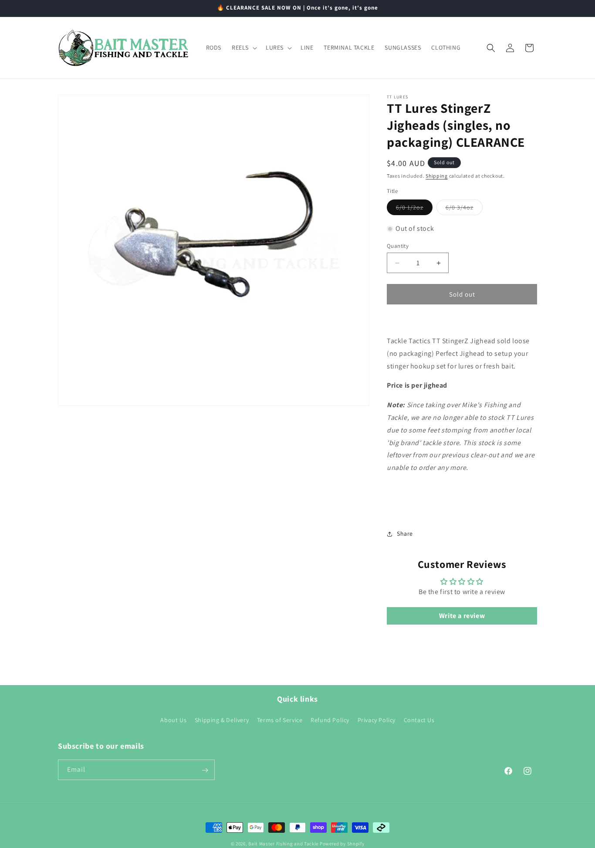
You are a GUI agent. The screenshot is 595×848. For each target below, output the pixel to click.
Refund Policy (330, 720)
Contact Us (419, 720)
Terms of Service (280, 720)
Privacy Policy (377, 720)
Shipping (437, 175)
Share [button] (405, 533)
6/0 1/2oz (414, 209)
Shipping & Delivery (222, 720)
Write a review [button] (462, 615)
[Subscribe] (204, 770)
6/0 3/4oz (464, 209)
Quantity (398, 246)
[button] (243, 47)
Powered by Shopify (342, 844)
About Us (173, 720)
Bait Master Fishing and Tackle (283, 844)
